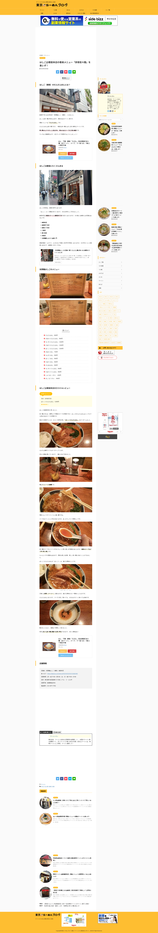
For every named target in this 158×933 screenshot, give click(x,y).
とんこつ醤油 (102, 303)
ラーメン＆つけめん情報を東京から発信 (44, 918)
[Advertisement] (66, 41)
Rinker (65, 147)
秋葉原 (110, 332)
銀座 (53, 786)
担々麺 (46, 786)
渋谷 (100, 328)
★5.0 (100, 300)
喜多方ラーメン (107, 314)
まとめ (55, 13)
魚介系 (113, 342)
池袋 (117, 325)
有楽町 (50, 786)
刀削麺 (114, 307)
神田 (105, 332)
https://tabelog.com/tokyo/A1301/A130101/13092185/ (62, 673)
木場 (100, 325)
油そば (68, 10)
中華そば (110, 303)
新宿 (100, 321)
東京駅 (105, 325)
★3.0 (100, 296)
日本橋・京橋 (112, 321)
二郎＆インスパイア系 (104, 307)
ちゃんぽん (107, 300)
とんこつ (115, 300)
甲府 (116, 328)
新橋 (105, 321)
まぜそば (81, 10)
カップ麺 (108, 10)
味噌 (100, 314)
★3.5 (106, 296)
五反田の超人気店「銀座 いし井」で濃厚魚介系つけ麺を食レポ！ (62, 906)
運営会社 (68, 13)
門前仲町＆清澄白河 (104, 342)
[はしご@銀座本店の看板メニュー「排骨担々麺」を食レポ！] (70, 72)
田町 (111, 328)
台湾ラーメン (116, 310)
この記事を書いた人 (46, 732)
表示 (68, 78)
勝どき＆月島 (102, 310)
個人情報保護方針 (94, 13)
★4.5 (117, 296)
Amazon (62, 153)
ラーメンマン (54, 736)
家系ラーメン (102, 318)
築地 (116, 332)
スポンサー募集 (81, 13)
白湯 (100, 332)
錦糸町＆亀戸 (107, 339)
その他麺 (94, 10)
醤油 (116, 335)
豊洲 (106, 335)
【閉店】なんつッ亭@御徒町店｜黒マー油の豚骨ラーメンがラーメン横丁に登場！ (67, 904)
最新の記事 (58, 732)
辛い (111, 335)
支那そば (116, 318)
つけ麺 (55, 10)
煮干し (105, 328)
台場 (109, 310)
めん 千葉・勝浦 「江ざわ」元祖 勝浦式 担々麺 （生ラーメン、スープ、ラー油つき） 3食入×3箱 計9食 (74, 143)
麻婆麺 (119, 342)
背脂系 (100, 335)
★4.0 (42, 786)
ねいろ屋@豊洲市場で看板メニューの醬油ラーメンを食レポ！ (71, 816)
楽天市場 (72, 153)
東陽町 (111, 325)
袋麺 (42, 13)
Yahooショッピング (65, 157)
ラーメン (42, 10)
